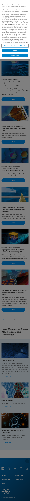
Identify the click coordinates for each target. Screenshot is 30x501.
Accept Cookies (15, 55)
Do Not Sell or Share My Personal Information (15, 45)
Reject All (15, 50)
